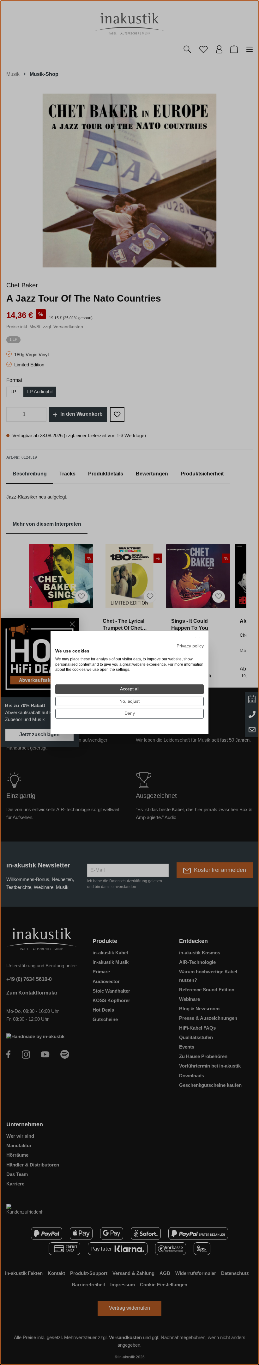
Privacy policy (190, 646)
